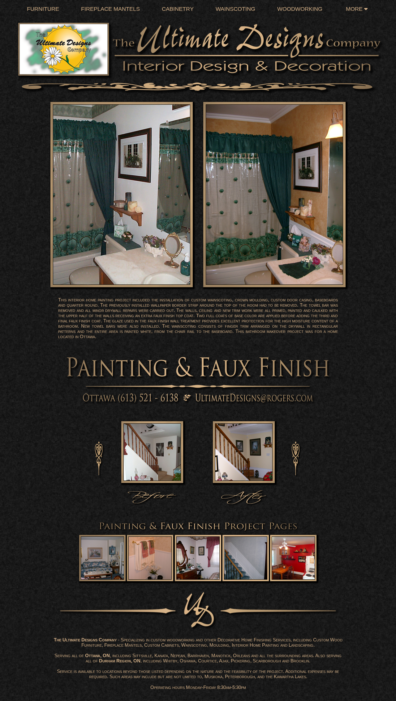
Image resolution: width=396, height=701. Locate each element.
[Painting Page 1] (102, 558)
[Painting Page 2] (150, 558)
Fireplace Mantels (110, 9)
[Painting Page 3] (198, 558)
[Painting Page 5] (293, 558)
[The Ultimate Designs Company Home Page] (198, 48)
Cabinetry (178, 9)
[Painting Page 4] (245, 558)
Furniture (43, 9)
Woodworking (299, 9)
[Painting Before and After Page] (198, 452)
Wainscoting (235, 9)
